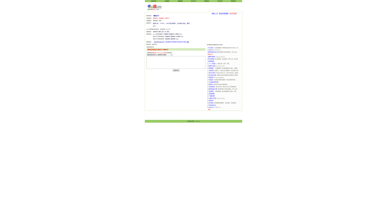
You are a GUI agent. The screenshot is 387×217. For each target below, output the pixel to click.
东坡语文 (211, 80)
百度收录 (155, 31)
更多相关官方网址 (181, 42)
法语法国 (211, 70)
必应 (162, 31)
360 (165, 31)
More (180, 34)
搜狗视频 (173, 39)
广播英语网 (212, 96)
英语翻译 (161, 18)
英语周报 (211, 68)
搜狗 (159, 31)
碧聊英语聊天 (211, 56)
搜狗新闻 (171, 34)
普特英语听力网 (212, 52)
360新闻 (177, 34)
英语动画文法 (212, 105)
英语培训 (211, 77)
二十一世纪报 (211, 63)
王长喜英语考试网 (213, 82)
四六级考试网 (212, 75)
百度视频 (167, 39)
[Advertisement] (203, 7)
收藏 (188, 42)
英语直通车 (212, 93)
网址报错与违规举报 (170, 42)
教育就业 (155, 18)
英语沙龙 (211, 84)
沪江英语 (210, 48)
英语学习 (167, 18)
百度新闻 (166, 34)
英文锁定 (211, 103)
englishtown (211, 50)
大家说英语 (212, 87)
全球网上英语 (211, 66)
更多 (168, 31)
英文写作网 (212, 73)
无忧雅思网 (211, 61)
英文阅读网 (211, 59)
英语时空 (211, 100)
